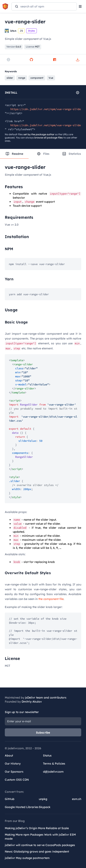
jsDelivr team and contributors (45, 697)
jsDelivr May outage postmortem (27, 858)
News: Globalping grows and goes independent (37, 851)
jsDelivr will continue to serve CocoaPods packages (40, 845)
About (9, 755)
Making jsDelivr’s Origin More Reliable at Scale (37, 828)
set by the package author (38, 134)
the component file (51, 599)
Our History (13, 763)
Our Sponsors (14, 771)
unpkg (43, 799)
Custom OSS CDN (17, 779)
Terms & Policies (54, 763)
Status (47, 755)
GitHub (9, 799)
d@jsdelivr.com (53, 771)
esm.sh (76, 799)
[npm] (54, 59)
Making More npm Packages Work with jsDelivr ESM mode (40, 836)
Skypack (44, 807)
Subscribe (43, 732)
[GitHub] (31, 59)
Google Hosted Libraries (21, 807)
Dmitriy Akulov (32, 701)
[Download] (77, 59)
